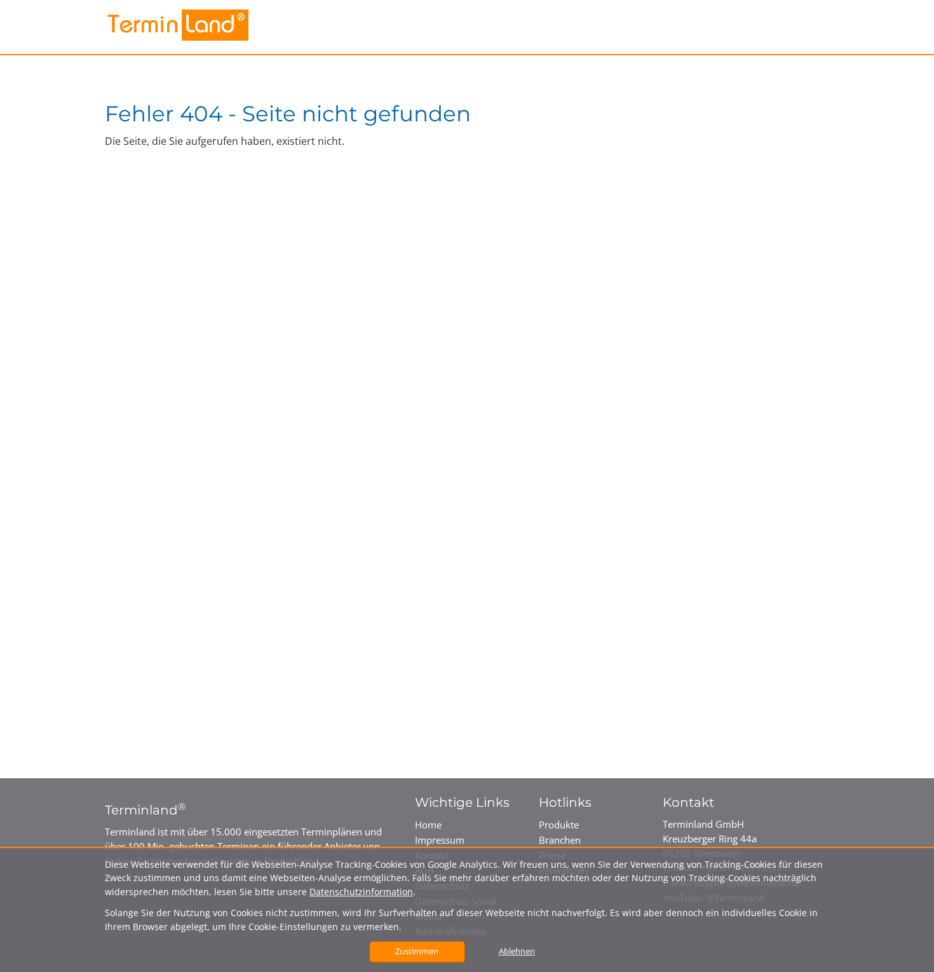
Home (428, 824)
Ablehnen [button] (517, 951)
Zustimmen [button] (416, 951)
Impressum (439, 840)
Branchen (560, 840)
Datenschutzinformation (361, 892)
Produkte (559, 824)
